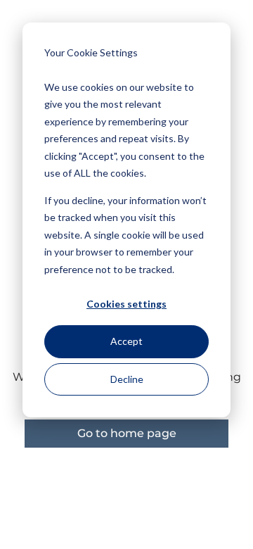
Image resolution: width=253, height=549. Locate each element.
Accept (126, 341)
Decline (126, 379)
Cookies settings (126, 304)
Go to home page (126, 433)
